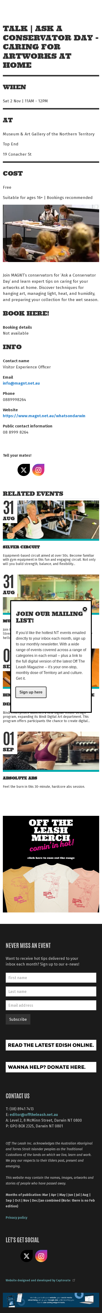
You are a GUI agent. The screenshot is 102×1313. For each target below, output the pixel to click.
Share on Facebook (9, 470)
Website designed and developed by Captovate (38, 1280)
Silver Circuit (21, 547)
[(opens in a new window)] (51, 864)
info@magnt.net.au (21, 383)
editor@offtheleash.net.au (34, 1114)
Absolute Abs (20, 778)
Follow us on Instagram (41, 1256)
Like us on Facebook (12, 1256)
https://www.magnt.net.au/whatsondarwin (44, 415)
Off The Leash (14, 9)
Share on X (24, 470)
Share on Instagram (38, 470)
